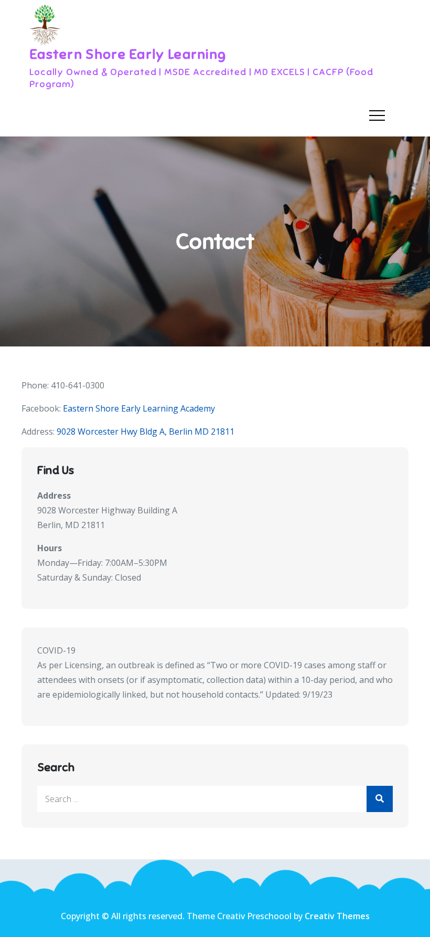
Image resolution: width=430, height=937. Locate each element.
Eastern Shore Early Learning (127, 54)
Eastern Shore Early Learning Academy (139, 408)
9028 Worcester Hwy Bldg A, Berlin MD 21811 (145, 431)
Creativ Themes (337, 916)
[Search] (380, 799)
